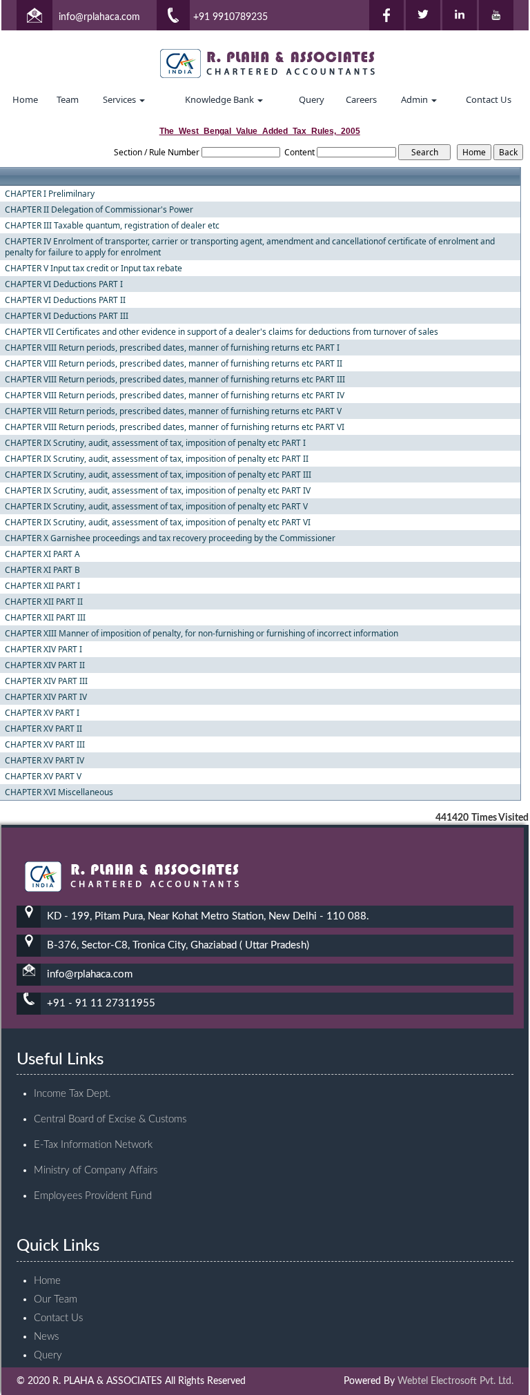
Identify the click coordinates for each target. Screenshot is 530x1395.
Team (68, 99)
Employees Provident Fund (93, 1196)
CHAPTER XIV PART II (45, 665)
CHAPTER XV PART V (43, 776)
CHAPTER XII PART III (45, 617)
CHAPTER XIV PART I (43, 649)
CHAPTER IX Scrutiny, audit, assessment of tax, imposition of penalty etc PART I (155, 443)
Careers (361, 99)
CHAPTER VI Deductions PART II (65, 300)
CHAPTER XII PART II (44, 601)
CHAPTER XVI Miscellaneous (59, 792)
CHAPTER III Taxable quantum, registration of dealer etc (112, 225)
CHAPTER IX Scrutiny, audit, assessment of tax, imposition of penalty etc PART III (158, 474)
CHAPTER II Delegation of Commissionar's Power (99, 209)
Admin (415, 99)
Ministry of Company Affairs (95, 1170)
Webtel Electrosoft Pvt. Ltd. (455, 1381)
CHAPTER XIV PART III (46, 681)
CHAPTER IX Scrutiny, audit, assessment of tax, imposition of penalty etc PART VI (158, 522)
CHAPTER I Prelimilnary (50, 193)
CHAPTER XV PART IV (44, 760)
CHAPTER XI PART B (42, 570)
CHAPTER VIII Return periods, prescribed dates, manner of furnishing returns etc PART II (173, 363)
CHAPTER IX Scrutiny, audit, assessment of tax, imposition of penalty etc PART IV (158, 490)
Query (311, 99)
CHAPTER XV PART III (45, 744)
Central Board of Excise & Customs (110, 1119)
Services (120, 99)
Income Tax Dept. (72, 1094)
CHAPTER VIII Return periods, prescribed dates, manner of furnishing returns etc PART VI (174, 427)
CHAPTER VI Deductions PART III (66, 316)
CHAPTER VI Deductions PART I (64, 284)
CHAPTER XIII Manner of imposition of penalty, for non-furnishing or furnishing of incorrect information (201, 633)
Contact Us (488, 99)
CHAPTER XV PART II (43, 728)
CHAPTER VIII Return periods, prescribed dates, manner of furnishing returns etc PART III (175, 379)
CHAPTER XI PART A (42, 554)
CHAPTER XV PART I (42, 713)
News (46, 1336)
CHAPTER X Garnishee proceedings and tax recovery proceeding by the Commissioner (170, 538)
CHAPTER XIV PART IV (46, 697)
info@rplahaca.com (99, 17)
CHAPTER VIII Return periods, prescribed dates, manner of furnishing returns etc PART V (173, 411)
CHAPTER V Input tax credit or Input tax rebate (93, 268)
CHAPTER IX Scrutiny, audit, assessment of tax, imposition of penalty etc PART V (156, 506)
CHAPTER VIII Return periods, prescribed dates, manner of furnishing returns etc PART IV (174, 395)
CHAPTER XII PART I (42, 586)
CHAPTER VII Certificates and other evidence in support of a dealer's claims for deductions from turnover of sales (221, 332)
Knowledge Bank (220, 99)
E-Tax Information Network (93, 1145)
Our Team (55, 1299)
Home (25, 99)
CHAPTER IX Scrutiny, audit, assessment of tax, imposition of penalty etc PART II (156, 459)
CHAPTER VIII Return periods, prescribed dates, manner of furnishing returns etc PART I (172, 347)
